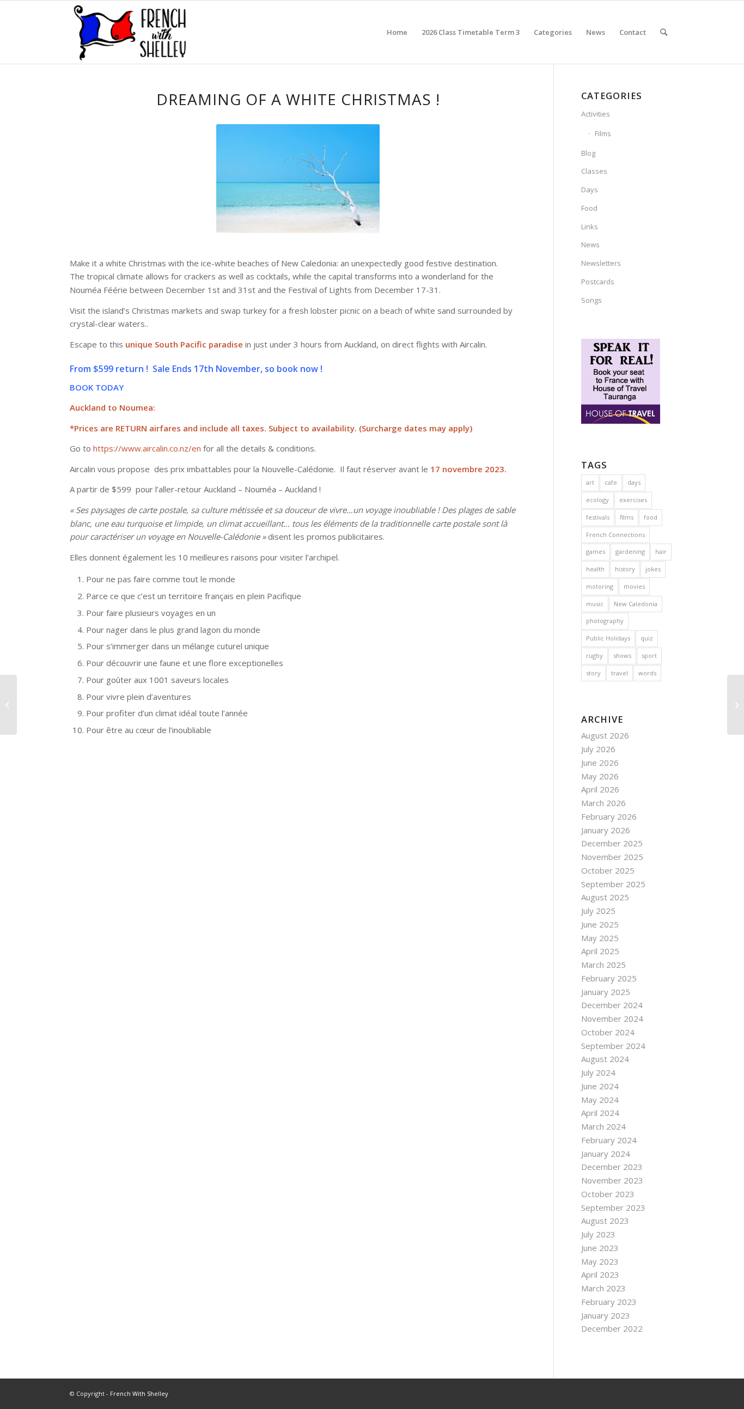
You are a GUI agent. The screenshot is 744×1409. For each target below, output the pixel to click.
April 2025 (600, 951)
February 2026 (609, 816)
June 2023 (600, 1247)
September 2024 (613, 1045)
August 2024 (605, 1058)
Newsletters (601, 263)
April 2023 (600, 1274)
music (594, 604)
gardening (630, 551)
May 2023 (600, 1261)
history (625, 569)
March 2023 (603, 1288)
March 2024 (603, 1126)
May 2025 (600, 937)
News (590, 244)
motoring (599, 586)
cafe (611, 482)
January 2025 (605, 991)
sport (649, 655)
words (647, 673)
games (595, 551)
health (595, 569)
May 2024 (600, 1099)
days (634, 482)
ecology (597, 500)
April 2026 (600, 789)
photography (605, 621)
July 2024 (598, 1072)
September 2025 (613, 884)
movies (634, 586)
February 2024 (609, 1139)
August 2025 (605, 897)
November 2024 (612, 1018)
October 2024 (608, 1032)
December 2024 (612, 1004)
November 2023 (612, 1180)
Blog (588, 153)
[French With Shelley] (131, 32)
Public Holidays (608, 638)
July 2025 (598, 910)
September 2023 (613, 1207)
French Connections (615, 534)
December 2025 (612, 843)
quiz (647, 638)
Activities (595, 114)
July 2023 (598, 1234)
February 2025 (609, 978)
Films (603, 133)
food (650, 517)
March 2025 (603, 964)
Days (589, 189)
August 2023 (605, 1220)
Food (589, 208)
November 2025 (612, 856)
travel (619, 673)
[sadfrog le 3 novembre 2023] (8, 705)
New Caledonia (635, 604)
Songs (591, 300)
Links (589, 226)
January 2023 (605, 1315)
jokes (653, 569)
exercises (633, 500)
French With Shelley (139, 1393)
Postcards (597, 281)
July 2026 (598, 748)
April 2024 (600, 1112)
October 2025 (608, 870)
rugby (594, 655)
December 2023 (612, 1166)
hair (661, 551)
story (593, 673)
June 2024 (600, 1086)
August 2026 (605, 735)
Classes (594, 171)
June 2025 (600, 924)
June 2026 (600, 762)
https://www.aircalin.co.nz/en (147, 448)
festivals (597, 517)
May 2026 (600, 776)
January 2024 (605, 1153)
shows (622, 655)
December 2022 (612, 1328)
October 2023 (608, 1193)
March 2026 (603, 802)
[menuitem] (397, 32)
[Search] (663, 32)
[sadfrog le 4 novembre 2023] (735, 705)
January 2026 (605, 830)
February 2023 (609, 1301)
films (626, 517)
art (590, 482)
